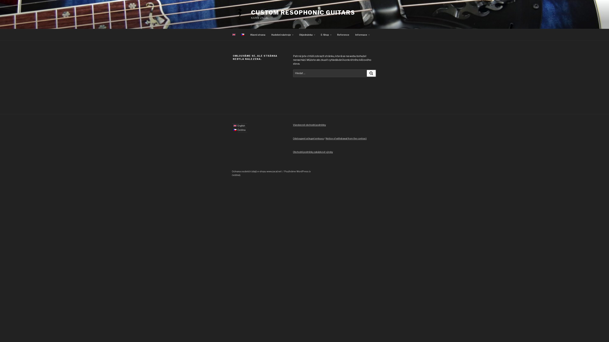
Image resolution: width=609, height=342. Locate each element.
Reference (343, 34)
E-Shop (325, 34)
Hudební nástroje (281, 34)
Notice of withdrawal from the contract (346, 138)
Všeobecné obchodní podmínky (309, 125)
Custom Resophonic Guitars (303, 12)
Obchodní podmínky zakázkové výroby (313, 152)
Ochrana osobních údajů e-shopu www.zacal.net (257, 171)
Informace (361, 34)
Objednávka (306, 34)
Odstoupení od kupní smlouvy (308, 138)
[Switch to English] (234, 35)
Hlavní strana (257, 34)
